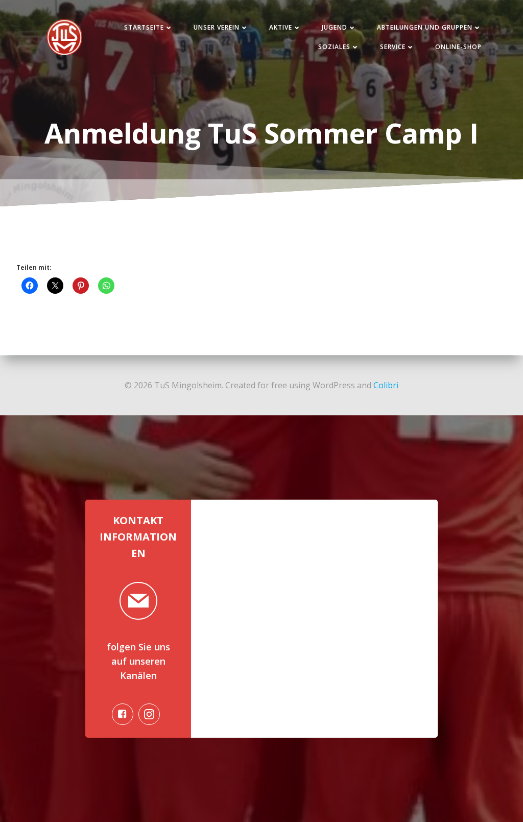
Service (393, 46)
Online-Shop (458, 46)
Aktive (280, 27)
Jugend (334, 27)
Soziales (334, 46)
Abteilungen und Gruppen (424, 27)
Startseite (144, 27)
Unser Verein (217, 27)
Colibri (385, 385)
